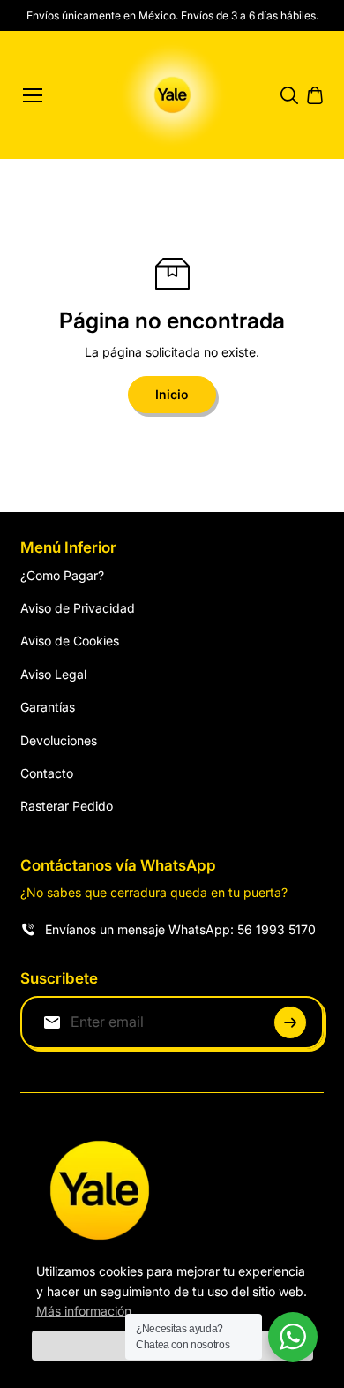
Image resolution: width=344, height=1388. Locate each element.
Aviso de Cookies (69, 640)
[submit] (290, 1022)
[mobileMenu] (32, 95)
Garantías (47, 706)
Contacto (46, 773)
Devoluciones (58, 740)
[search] (289, 95)
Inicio (172, 394)
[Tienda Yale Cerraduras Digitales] (172, 95)
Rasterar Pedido (66, 805)
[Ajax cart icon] (314, 95)
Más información (83, 1310)
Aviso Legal (53, 674)
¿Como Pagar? (62, 575)
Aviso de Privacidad (77, 607)
